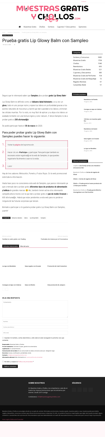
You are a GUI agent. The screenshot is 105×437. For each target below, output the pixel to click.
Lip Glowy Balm (34, 218)
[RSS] (97, 1)
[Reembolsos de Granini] (77, 131)
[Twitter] (101, 1)
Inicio (3, 32)
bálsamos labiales (17, 218)
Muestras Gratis (30, 27)
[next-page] (7, 289)
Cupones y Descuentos (66, 27)
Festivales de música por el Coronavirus (54, 239)
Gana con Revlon (30, 285)
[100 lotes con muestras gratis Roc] (77, 121)
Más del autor (24, 246)
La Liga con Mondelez (9, 266)
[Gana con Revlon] (35, 276)
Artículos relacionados (10, 246)
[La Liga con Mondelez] (12, 257)
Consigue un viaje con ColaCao (11, 285)
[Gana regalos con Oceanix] (35, 257)
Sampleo (43, 218)
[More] (23, 49)
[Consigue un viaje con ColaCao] (12, 276)
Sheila (75, 179)
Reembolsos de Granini (90, 129)
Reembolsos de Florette (91, 99)
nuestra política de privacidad (34, 357)
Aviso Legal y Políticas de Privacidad (12, 419)
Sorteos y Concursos (14, 32)
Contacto (83, 1)
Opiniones (82, 27)
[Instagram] (94, 1)
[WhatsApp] (4, 49)
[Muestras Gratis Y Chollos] (52, 13)
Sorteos (51, 27)
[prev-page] (3, 289)
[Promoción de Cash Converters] (57, 257)
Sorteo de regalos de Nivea (87, 179)
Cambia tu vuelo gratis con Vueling (14, 239)
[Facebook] (91, 1)
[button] (100, 27)
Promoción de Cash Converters (57, 266)
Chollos (42, 27)
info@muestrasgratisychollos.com (17, 355)
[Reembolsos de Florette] (77, 102)
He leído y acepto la (19, 361)
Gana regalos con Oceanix (33, 266)
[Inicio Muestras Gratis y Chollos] (19, 26)
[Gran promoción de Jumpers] (57, 276)
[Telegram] (9, 49)
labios (26, 218)
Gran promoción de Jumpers (56, 285)
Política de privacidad (25, 361)
